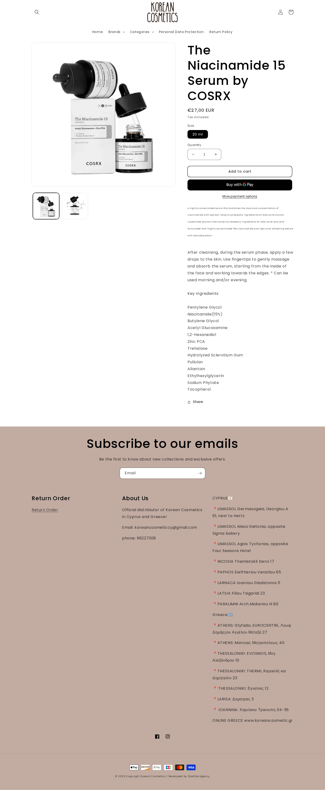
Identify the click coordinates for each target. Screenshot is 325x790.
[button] (37, 12)
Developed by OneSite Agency (189, 776)
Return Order (45, 510)
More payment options (239, 196)
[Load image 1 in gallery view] (46, 206)
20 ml (197, 134)
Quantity (194, 145)
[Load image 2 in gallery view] (75, 206)
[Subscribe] (200, 473)
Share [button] (198, 401)
